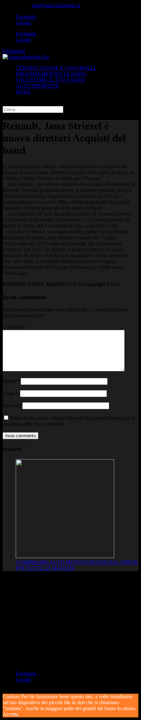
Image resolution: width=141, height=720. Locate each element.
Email (11, 393)
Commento (14, 327)
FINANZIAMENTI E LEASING (51, 74)
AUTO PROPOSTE (37, 86)
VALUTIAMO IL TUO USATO (50, 80)
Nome (11, 381)
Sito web (12, 405)
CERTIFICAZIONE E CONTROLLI (55, 68)
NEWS (23, 91)
